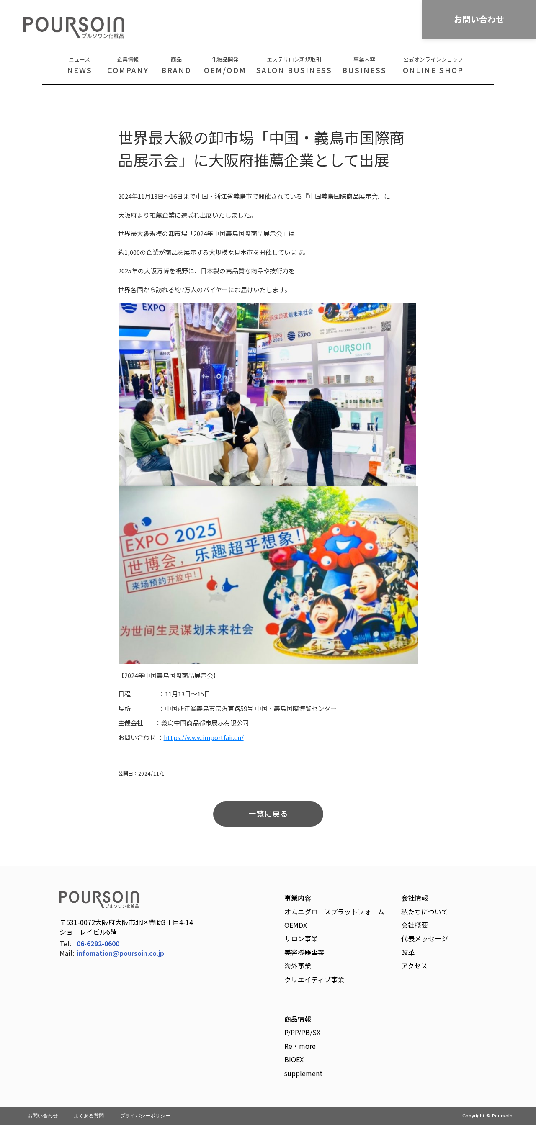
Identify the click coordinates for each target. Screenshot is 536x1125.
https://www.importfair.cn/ (204, 737)
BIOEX (294, 1059)
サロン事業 (301, 938)
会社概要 (414, 925)
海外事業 (297, 966)
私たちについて (424, 912)
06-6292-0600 (98, 943)
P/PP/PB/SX (302, 1032)
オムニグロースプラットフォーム (334, 912)
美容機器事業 (304, 952)
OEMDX (295, 925)
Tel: (65, 943)
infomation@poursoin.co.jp (120, 953)
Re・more (300, 1046)
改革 (408, 952)
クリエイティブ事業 (314, 979)
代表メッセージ (424, 938)
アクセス (414, 966)
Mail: (66, 953)
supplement (303, 1073)
